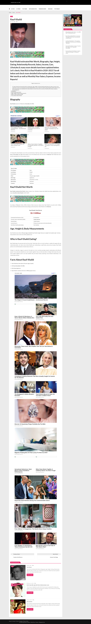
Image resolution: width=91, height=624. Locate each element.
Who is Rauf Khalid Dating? (17, 94)
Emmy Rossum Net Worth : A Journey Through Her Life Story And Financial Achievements (73, 37)
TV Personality (13, 585)
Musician (50, 8)
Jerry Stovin (29, 567)
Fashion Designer (17, 584)
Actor (12, 8)
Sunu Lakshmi (29, 601)
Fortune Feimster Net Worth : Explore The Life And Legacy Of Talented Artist (73, 52)
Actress (18, 8)
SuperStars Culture (15, 2)
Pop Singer (57, 8)
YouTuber (24, 8)
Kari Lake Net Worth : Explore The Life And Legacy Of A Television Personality (73, 47)
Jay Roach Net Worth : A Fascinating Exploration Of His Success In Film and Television (73, 42)
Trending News (42, 8)
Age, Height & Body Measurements (18, 93)
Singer (22, 584)
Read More (29, 574)
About (10, 621)
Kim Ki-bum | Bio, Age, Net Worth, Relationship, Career (38, 585)
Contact (13, 621)
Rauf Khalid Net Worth (16, 92)
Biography (13, 91)
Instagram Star (33, 8)
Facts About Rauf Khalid (16, 95)
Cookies (20, 621)
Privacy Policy (25, 621)
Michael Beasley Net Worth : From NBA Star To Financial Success (73, 32)
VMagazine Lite (42, 622)
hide (39, 83)
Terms (17, 621)
